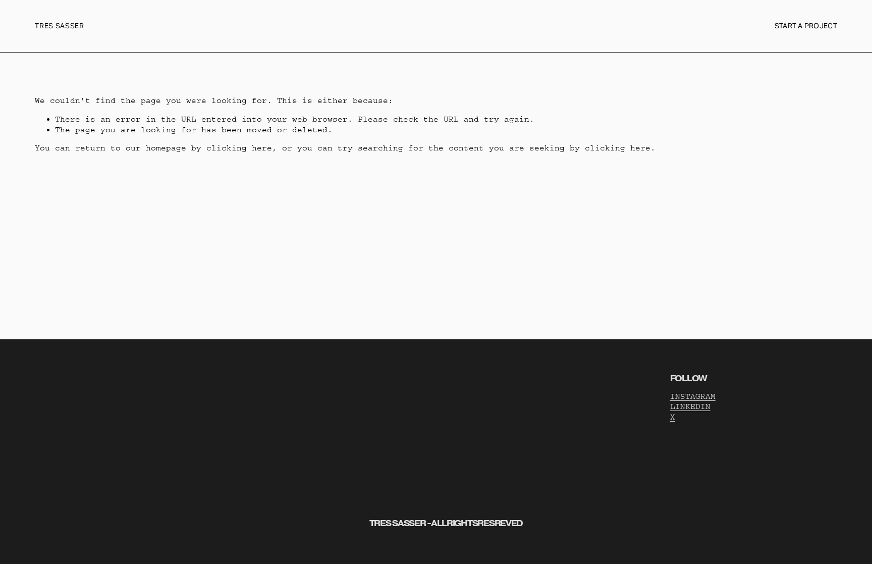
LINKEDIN (690, 406)
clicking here (239, 147)
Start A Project (806, 25)
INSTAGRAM (693, 396)
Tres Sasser (59, 25)
